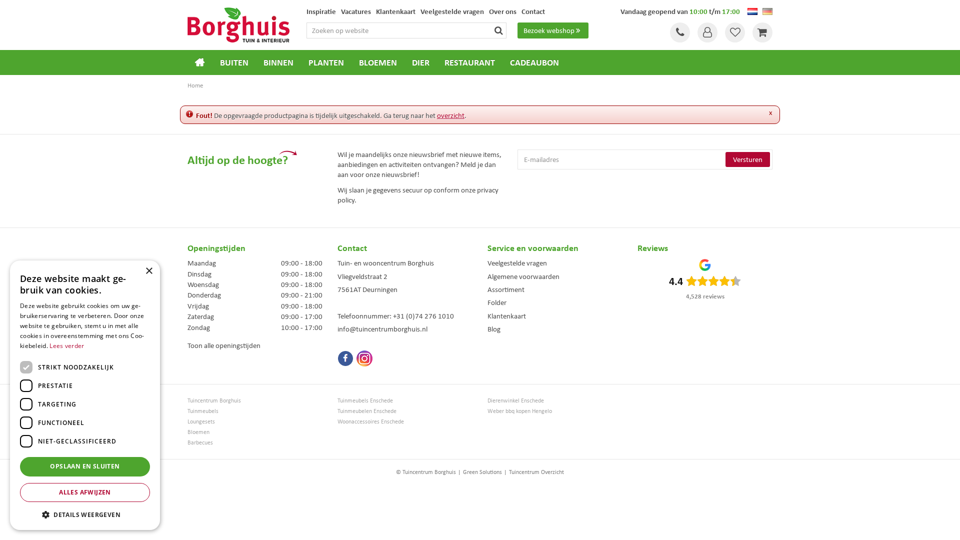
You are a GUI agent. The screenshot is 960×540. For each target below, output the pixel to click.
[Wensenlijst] (735, 32)
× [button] (148, 271)
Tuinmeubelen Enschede (367, 411)
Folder (497, 303)
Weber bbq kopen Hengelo (520, 411)
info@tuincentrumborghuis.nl (383, 329)
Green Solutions (482, 472)
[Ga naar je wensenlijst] (735, 32)
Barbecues (200, 442)
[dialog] (85, 395)
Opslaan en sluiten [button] (85, 466)
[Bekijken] (762, 32)
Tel (680, 32)
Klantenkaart (507, 316)
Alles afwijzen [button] (85, 492)
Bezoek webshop (549, 31)
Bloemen (199, 432)
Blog (494, 329)
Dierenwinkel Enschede (516, 400)
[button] (85, 514)
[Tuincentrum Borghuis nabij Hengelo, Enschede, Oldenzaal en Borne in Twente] (239, 24)
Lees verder (67, 346)
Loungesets (201, 422)
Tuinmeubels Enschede (365, 400)
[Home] (200, 62)
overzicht (450, 115)
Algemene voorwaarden (524, 277)
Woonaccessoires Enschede (371, 422)
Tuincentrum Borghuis (214, 400)
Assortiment (506, 289)
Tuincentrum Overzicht (536, 472)
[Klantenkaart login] (708, 32)
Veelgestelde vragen (517, 263)
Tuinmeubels (203, 411)
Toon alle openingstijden (224, 345)
